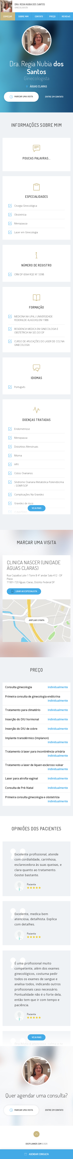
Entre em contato (54, 96)
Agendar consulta (39, 1154)
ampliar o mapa (36, 620)
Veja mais (36, 508)
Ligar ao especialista (26, 591)
